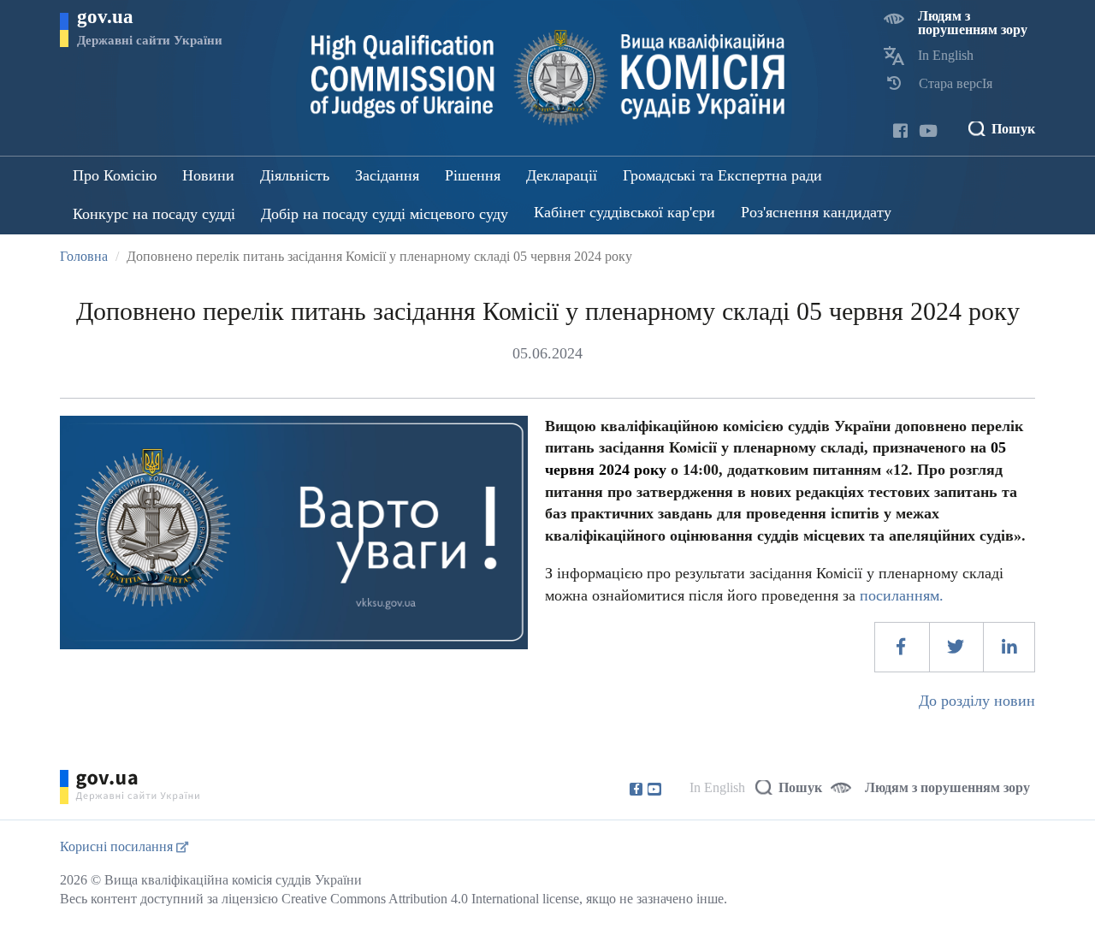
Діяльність (294, 175)
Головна (84, 256)
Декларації (561, 175)
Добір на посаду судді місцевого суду (384, 213)
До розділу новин (977, 700)
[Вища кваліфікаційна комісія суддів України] (548, 78)
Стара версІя (955, 83)
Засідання (387, 175)
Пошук (1013, 128)
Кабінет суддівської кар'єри (624, 212)
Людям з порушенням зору (972, 23)
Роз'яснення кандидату (816, 212)
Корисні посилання (118, 846)
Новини (208, 175)
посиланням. (902, 595)
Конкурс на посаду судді (154, 213)
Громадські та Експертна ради (722, 175)
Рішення (472, 175)
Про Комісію (115, 175)
